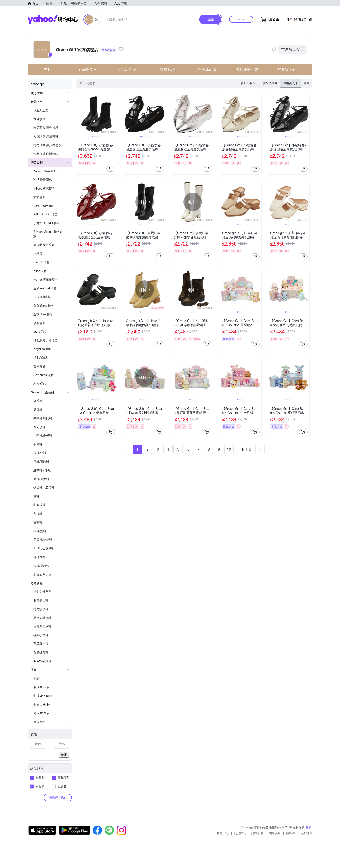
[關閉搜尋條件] (96, 19)
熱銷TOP (167, 69)
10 (229, 449)
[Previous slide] (79, 114)
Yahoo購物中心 (53, 19)
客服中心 (223, 833)
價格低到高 (270, 83)
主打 (47, 69)
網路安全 (275, 833)
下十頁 (246, 449)
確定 (64, 754)
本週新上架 (290, 49)
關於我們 (240, 833)
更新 (309, 827)
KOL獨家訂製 (247, 69)
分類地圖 (306, 833)
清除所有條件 (58, 797)
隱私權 (290, 833)
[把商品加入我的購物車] (110, 169)
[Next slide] (114, 114)
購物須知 (257, 833)
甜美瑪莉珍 (207, 69)
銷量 (307, 83)
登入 (241, 19)
